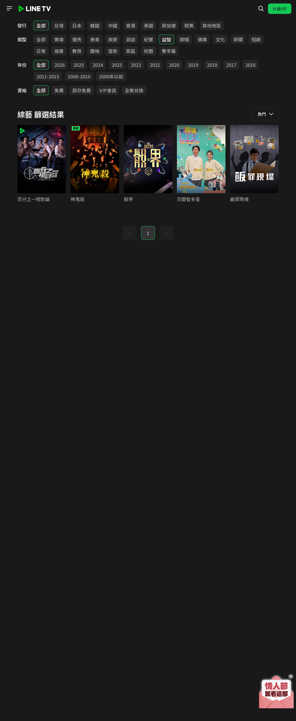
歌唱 (184, 39)
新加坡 (169, 25)
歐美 (189, 25)
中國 (112, 25)
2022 (136, 64)
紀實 (148, 39)
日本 (77, 25)
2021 (155, 64)
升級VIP (280, 9)
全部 (41, 25)
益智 (166, 39)
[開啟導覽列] (9, 8)
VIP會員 (107, 90)
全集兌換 (134, 90)
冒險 (112, 50)
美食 (94, 39)
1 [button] (148, 233)
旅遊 (112, 39)
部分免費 (81, 90)
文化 (220, 39)
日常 (41, 50)
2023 (117, 64)
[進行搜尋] (261, 8)
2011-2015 (47, 76)
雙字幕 (169, 50)
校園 (148, 50)
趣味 (94, 50)
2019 (193, 64)
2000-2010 (79, 76)
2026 (59, 64)
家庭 (130, 50)
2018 (212, 64)
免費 (59, 90)
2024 (97, 64)
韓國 (94, 25)
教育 (77, 50)
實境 (59, 39)
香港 (130, 25)
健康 (59, 50)
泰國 (148, 25)
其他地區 (211, 25)
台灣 (59, 25)
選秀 (77, 39)
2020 (174, 64)
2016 (250, 64)
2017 (231, 64)
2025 (78, 64)
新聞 (238, 39)
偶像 (202, 39)
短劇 (256, 39)
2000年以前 (111, 76)
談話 (130, 39)
